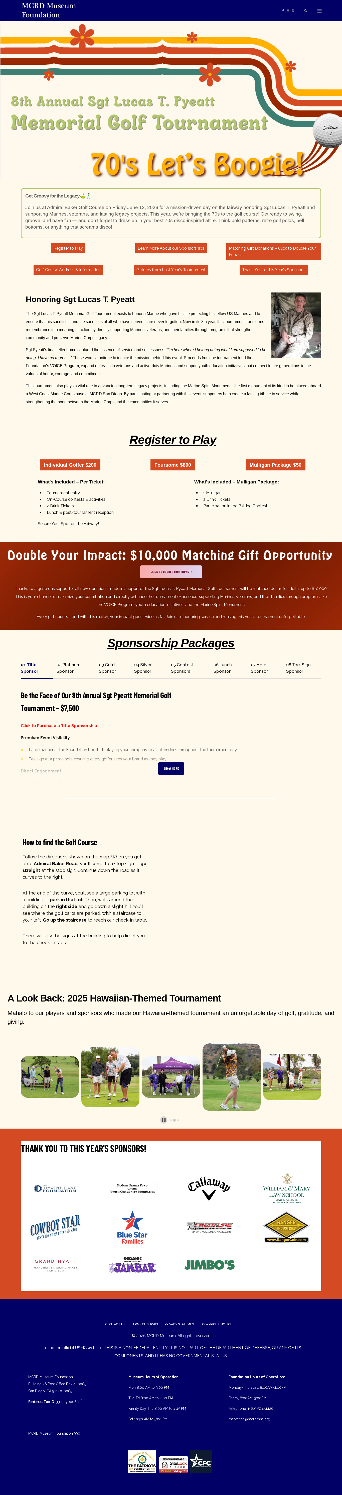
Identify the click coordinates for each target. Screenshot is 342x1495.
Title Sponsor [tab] (29, 668)
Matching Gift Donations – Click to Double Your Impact (272, 251)
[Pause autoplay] (163, 1120)
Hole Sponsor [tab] (259, 668)
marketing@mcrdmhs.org (249, 1419)
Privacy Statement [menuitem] (180, 1324)
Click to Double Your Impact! (171, 572)
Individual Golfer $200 (70, 465)
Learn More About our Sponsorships (171, 248)
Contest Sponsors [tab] (182, 668)
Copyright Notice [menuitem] (217, 1324)
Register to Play (68, 248)
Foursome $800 (172, 465)
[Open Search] (305, 10)
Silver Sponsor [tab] (143, 668)
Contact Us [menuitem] (115, 1324)
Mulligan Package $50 (275, 465)
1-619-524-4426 (260, 1409)
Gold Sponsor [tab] (107, 668)
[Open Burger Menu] (319, 11)
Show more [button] (171, 768)
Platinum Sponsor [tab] (69, 668)
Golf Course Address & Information (68, 269)
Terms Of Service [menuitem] (145, 1324)
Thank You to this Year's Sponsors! (273, 269)
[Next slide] (314, 1082)
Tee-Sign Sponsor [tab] (298, 668)
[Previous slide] (27, 1082)
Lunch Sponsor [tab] (223, 668)
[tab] (171, 1120)
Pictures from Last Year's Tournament (171, 269)
